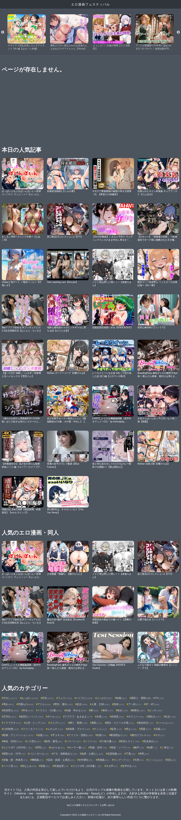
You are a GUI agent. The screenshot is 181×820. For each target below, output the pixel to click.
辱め (8, 704)
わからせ (57, 747)
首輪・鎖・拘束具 (15, 759)
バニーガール (39, 753)
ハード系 (10, 766)
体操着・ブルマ (78, 728)
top (68, 805)
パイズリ (84, 698)
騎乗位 (138, 710)
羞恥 (97, 722)
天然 (139, 759)
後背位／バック (31, 716)
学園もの (25, 704)
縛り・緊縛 (78, 722)
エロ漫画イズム (79, 805)
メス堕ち (34, 741)
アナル (44, 704)
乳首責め (151, 741)
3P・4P (152, 704)
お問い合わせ (108, 805)
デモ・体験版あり (65, 753)
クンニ (100, 728)
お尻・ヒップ (35, 722)
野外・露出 (64, 704)
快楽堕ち (11, 710)
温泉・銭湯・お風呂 (61, 759)
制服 (121, 698)
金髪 (43, 735)
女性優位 (86, 759)
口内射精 (11, 728)
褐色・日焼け (13, 741)
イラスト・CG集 (49, 710)
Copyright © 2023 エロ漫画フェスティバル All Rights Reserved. (90, 815)
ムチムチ (55, 728)
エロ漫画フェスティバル (90, 4)
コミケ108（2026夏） (87, 766)
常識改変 (61, 766)
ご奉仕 (168, 747)
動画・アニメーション (18, 735)
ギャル (53, 716)
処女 (82, 704)
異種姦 (103, 759)
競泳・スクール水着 (120, 722)
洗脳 (160, 728)
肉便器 (117, 716)
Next (178, 32)
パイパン (73, 741)
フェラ (65, 698)
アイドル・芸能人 (80, 735)
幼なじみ (29, 766)
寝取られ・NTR (14, 753)
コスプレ (57, 722)
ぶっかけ (104, 698)
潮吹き (154, 716)
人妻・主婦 (100, 704)
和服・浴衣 (98, 747)
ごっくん (155, 759)
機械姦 (38, 759)
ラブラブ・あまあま (78, 716)
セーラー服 (77, 747)
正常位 (9, 716)
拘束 (118, 704)
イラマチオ (12, 722)
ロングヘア (121, 759)
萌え (131, 728)
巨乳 (48, 698)
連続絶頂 (146, 722)
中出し (10, 698)
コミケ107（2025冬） (18, 747)
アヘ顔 (134, 704)
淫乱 (171, 759)
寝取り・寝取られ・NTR (147, 698)
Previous (2, 32)
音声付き (129, 766)
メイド (91, 741)
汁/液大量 (108, 741)
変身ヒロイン (130, 741)
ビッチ (155, 710)
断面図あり (118, 735)
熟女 (122, 710)
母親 (45, 766)
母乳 (144, 753)
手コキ (58, 735)
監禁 (116, 728)
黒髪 (146, 728)
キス (160, 735)
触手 (139, 747)
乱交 (170, 716)
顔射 (101, 735)
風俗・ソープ (120, 747)
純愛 (152, 747)
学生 (28, 710)
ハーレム (165, 722)
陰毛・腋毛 (53, 741)
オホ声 (112, 766)
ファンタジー (33, 728)
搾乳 (41, 747)
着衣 (108, 710)
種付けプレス (141, 735)
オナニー (136, 716)
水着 (102, 716)
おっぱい (29, 698)
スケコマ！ (94, 805)
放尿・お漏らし (92, 753)
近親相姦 (114, 753)
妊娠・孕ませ (76, 710)
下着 (130, 753)
